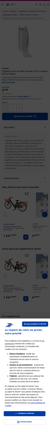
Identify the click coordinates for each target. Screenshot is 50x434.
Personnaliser (26, 422)
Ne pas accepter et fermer (35, 324)
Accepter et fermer (26, 413)
